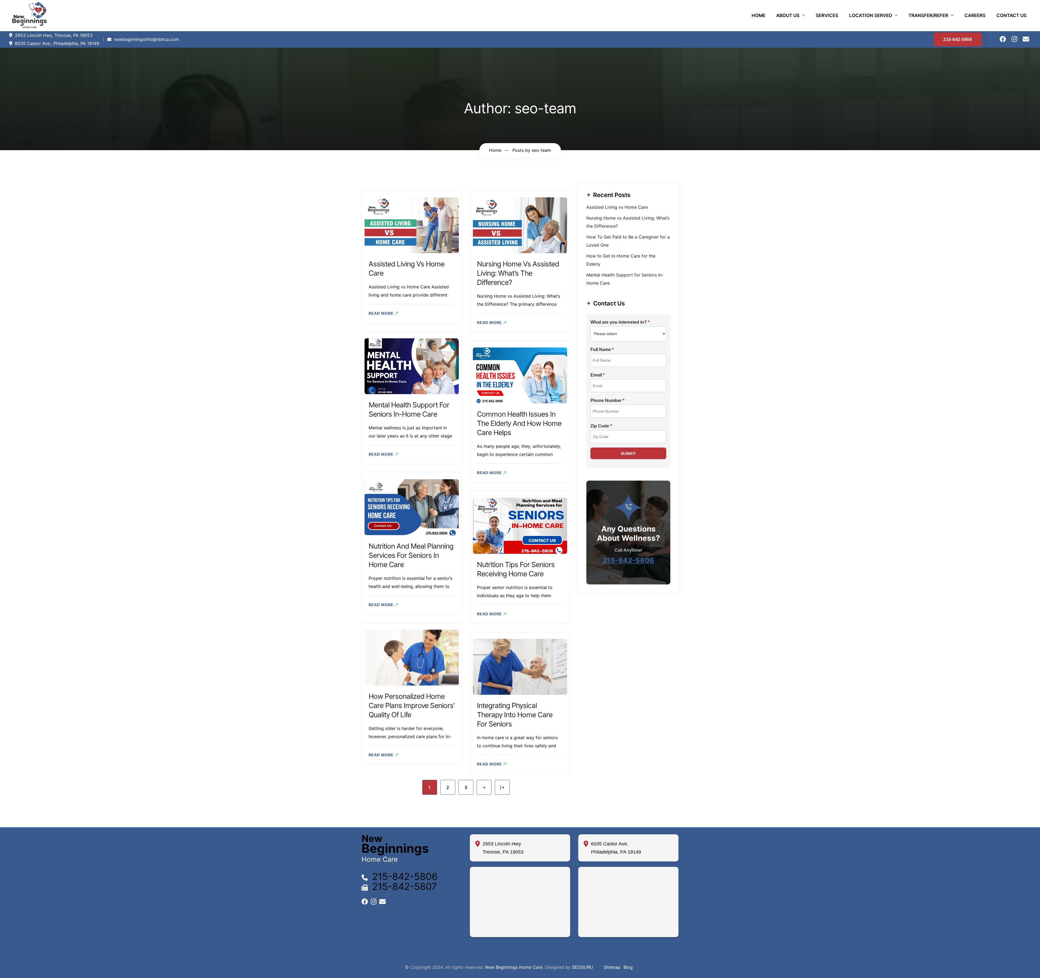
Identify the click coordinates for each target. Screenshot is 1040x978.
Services (827, 15)
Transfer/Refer (928, 15)
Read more (381, 313)
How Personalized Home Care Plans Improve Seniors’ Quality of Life (411, 705)
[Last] (502, 787)
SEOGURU (582, 967)
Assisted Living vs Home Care (617, 207)
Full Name (602, 349)
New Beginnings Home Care (513, 967)
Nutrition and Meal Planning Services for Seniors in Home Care (411, 555)
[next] (484, 787)
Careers (975, 15)
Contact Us (1011, 15)
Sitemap (612, 967)
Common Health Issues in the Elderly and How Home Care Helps (519, 423)
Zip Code (601, 426)
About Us (788, 15)
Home (758, 15)
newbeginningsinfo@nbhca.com (146, 39)
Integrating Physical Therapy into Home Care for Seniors (514, 714)
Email (597, 375)
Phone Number (607, 400)
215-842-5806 (628, 560)
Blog (628, 967)
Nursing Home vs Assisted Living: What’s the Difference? (518, 273)
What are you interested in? (619, 322)
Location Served (870, 15)
